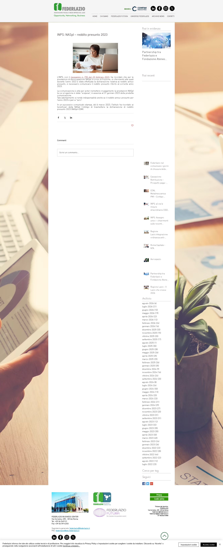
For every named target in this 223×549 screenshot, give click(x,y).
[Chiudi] (219, 544)
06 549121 (62, 521)
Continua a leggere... (71, 545)
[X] (172, 8)
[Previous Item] (146, 41)
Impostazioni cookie (189, 544)
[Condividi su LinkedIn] (71, 117)
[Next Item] (166, 41)
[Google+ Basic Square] (151, 483)
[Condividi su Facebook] (58, 117)
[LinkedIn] (153, 8)
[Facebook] (159, 8)
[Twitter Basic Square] (147, 483)
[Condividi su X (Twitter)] (64, 117)
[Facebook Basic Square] (143, 483)
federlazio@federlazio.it (160, 512)
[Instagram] (165, 8)
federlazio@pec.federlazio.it (159, 514)
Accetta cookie (209, 544)
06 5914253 (64, 524)
